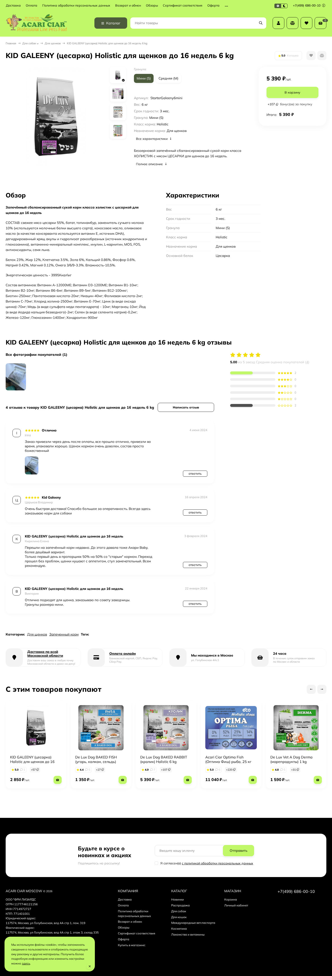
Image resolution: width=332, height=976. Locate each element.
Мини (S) (144, 78)
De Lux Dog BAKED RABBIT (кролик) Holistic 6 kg (163, 759)
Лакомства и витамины (188, 934)
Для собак (29, 43)
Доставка (13, 5)
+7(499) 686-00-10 (307, 5)
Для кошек (179, 917)
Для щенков (53, 43)
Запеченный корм (64, 634)
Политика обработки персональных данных (76, 5)
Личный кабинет (236, 905)
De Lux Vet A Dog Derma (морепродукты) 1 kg (291, 759)
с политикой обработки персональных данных (217, 863)
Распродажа (180, 905)
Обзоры (152, 5)
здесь (26, 963)
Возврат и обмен (128, 5)
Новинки (177, 899)
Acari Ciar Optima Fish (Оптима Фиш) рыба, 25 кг (228, 759)
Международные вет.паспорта (193, 922)
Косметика (179, 928)
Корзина (230, 899)
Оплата (31, 5)
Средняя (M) (168, 78)
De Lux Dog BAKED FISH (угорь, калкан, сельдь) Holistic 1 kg (96, 761)
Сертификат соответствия (182, 5)
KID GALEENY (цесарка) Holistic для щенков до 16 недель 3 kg (32, 761)
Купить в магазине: (131, 945)
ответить (195, 474)
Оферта (213, 5)
